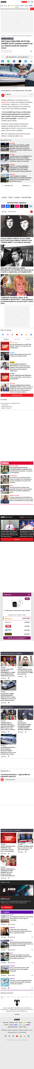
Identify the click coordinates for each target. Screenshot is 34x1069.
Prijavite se (7, 907)
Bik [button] (5, 997)
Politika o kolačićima (23, 1030)
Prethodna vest (8, 185)
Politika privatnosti (12, 1032)
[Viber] (3, 206)
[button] (31, 51)
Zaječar (4, 197)
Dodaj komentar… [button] (10, 779)
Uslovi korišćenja (22, 1032)
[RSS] (26, 334)
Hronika (9, 35)
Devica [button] (18, 997)
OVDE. (21, 136)
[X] (12, 206)
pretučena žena (26, 197)
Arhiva (30, 1030)
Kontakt (9, 1030)
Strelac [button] (31, 997)
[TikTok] (26, 206)
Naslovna (3, 35)
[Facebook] (8, 206)
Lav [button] (15, 997)
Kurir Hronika (8, 50)
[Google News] (31, 206)
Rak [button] (12, 997)
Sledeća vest (26, 185)
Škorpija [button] (27, 997)
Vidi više (17, 1014)
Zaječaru (4, 102)
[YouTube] (22, 206)
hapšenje (17, 197)
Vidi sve (17, 539)
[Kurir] (3, 2)
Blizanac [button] (9, 997)
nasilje (11, 197)
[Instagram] (17, 206)
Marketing (4, 1030)
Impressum (15, 1030)
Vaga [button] (22, 997)
